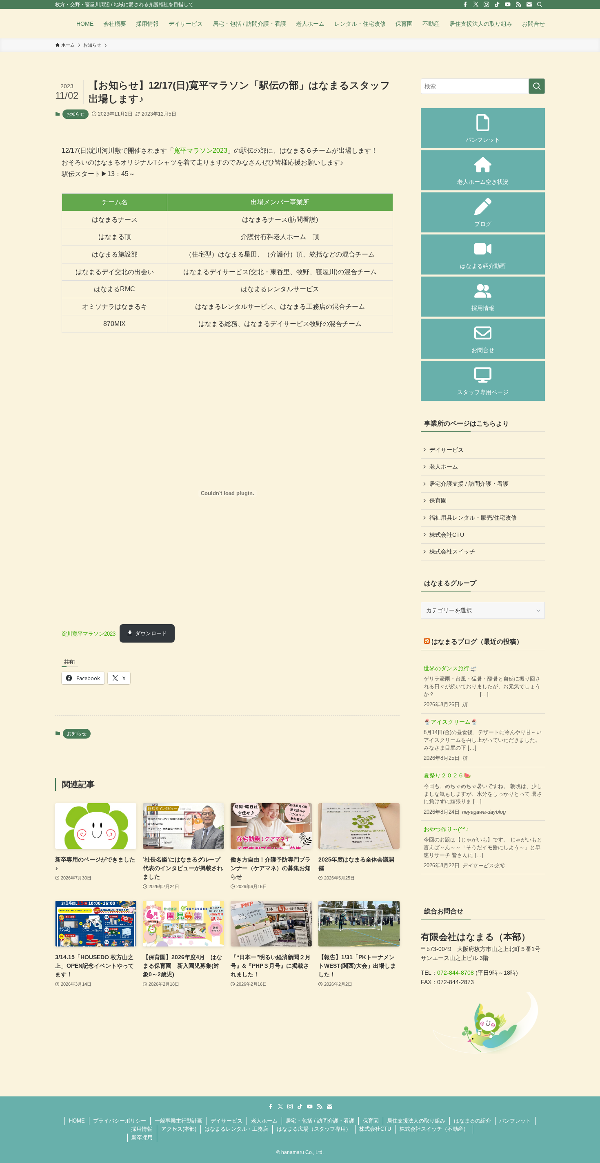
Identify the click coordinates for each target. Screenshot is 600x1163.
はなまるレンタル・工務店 (236, 1129)
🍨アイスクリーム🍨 (451, 722)
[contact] (529, 4)
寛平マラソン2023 (200, 150)
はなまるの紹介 (472, 1121)
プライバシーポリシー (119, 1121)
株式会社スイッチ (452, 551)
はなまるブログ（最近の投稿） (477, 641)
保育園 (438, 500)
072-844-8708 (455, 972)
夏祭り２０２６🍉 (447, 775)
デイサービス (446, 449)
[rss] (518, 4)
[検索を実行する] (537, 86)
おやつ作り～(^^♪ (446, 829)
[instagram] (486, 4)
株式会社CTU (446, 534)
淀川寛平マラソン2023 (89, 633)
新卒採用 (142, 1137)
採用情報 (141, 1129)
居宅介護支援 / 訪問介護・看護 (469, 483)
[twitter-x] (476, 4)
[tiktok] (497, 4)
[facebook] (465, 4)
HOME (77, 1121)
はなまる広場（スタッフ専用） (314, 1129)
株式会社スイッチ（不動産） (434, 1129)
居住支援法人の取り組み (416, 1121)
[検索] (539, 4)
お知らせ (75, 114)
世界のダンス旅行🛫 (450, 668)
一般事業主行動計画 (178, 1121)
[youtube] (507, 4)
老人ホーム (443, 466)
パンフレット (515, 1121)
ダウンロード (151, 633)
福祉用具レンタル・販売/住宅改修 (473, 517)
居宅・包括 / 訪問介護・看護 (320, 1121)
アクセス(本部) (178, 1129)
